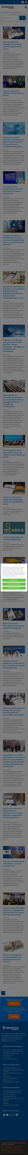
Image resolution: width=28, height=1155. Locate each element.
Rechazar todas (14, 580)
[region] (14, 577)
